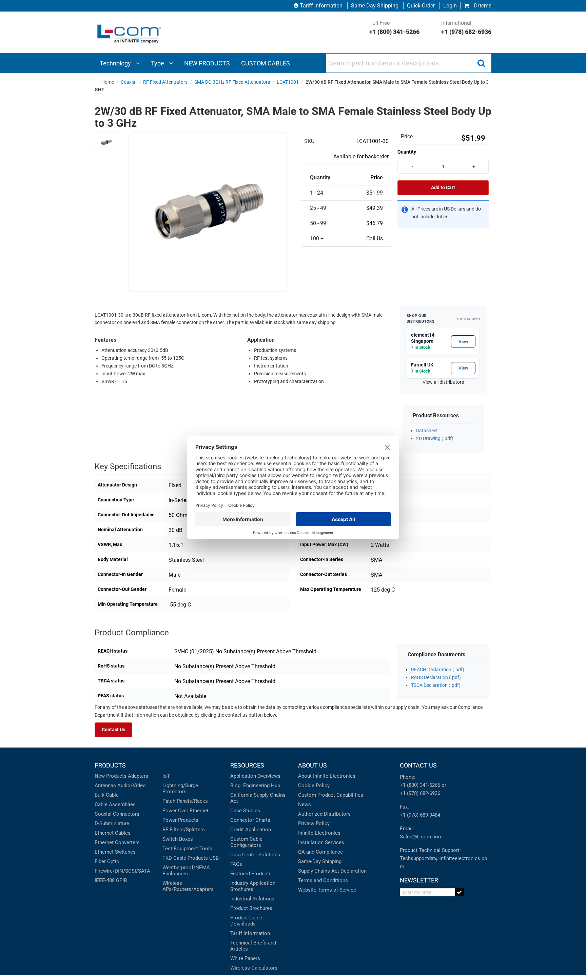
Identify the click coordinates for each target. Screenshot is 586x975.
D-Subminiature (112, 823)
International (466, 27)
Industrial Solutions (252, 899)
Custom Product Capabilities (330, 795)
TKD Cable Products (185, 858)
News (304, 804)
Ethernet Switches (115, 852)
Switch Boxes (177, 839)
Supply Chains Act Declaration (332, 871)
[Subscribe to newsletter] (459, 892)
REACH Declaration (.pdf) (437, 670)
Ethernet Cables (113, 833)
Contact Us (113, 730)
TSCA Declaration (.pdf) (436, 685)
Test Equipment (180, 848)
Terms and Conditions (323, 880)
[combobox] (408, 63)
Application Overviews (255, 776)
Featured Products (251, 874)
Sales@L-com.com (421, 837)
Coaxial (103, 814)
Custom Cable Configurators (246, 842)
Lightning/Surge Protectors (180, 788)
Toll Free (394, 27)
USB (214, 858)
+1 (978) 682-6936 (420, 793)
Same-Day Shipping (319, 861)
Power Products (180, 820)
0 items (481, 5)
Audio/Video (131, 785)
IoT (166, 776)
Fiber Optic (107, 861)
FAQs (236, 864)
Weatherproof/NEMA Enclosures (186, 870)
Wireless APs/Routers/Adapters (188, 886)
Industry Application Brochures (252, 886)
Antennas (105, 785)
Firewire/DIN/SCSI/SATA (122, 871)
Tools (205, 848)
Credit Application (250, 830)
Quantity (406, 152)
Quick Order (421, 5)
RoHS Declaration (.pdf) (436, 677)
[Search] (481, 63)
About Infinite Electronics (326, 776)
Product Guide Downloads (246, 921)
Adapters (138, 776)
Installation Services (321, 842)
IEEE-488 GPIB (111, 880)
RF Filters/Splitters (183, 830)
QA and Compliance (320, 852)
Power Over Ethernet (185, 811)
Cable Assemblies (115, 804)
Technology (116, 63)
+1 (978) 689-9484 (420, 815)
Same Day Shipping (374, 5)
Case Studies (245, 811)
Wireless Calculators (253, 968)
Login (450, 5)
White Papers (245, 958)
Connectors (126, 814)
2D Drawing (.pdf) (434, 438)
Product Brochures (251, 908)
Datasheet (427, 431)
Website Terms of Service (327, 890)
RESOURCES (247, 765)
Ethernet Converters (117, 842)
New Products (110, 776)
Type (158, 63)
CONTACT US (418, 765)
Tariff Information (321, 5)
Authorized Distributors (324, 814)
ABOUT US (312, 765)
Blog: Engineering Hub (255, 785)
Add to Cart (443, 188)
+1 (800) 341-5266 (420, 785)
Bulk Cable (107, 795)
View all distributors (443, 382)
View (463, 341)
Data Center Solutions (255, 855)
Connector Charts (250, 820)
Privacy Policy (314, 823)
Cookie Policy (314, 785)
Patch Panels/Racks (185, 801)
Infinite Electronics (319, 833)
